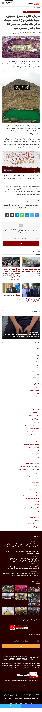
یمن (38, 393)
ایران (37, 381)
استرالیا (37, 514)
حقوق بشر (36, 527)
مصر (38, 403)
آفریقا (37, 362)
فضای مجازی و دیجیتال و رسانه (30, 476)
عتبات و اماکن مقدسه (33, 416)
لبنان (37, 396)
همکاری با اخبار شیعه (10, 680)
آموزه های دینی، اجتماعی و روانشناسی (28, 466)
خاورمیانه (36, 460)
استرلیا (37, 368)
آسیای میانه (36, 485)
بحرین (37, 400)
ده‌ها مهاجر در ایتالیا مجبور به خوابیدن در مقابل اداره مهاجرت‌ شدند (31, 271)
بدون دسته (36, 441)
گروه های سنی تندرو (33, 524)
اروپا (38, 358)
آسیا (38, 355)
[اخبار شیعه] (32, 3)
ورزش (37, 492)
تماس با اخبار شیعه (22, 680)
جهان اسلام (27, 12)
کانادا (37, 501)
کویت (37, 406)
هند (38, 438)
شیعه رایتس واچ (32, 201)
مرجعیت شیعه (35, 412)
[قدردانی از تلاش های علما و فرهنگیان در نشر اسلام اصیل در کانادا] (31, 290)
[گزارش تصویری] (34, 599)
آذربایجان (36, 409)
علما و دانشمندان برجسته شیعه (30, 495)
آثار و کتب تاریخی (34, 517)
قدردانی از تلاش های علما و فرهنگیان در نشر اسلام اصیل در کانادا (31, 301)
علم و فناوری (35, 419)
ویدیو (37, 473)
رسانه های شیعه (34, 428)
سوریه (37, 387)
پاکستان (36, 384)
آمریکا (37, 365)
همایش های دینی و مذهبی (31, 508)
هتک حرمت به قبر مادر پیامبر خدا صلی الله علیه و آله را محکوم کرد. (21, 206)
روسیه (37, 511)
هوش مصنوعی (35, 454)
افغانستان (36, 377)
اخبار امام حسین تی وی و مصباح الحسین (27, 470)
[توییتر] (32, 215)
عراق (38, 374)
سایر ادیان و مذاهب (33, 450)
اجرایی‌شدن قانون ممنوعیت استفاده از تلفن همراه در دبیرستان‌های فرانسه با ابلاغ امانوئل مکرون (22, 335)
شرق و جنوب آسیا (34, 447)
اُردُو (13, 686)
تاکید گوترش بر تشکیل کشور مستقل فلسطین (11, 296)
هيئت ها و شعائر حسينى (32, 425)
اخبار (34, 7)
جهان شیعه (36, 520)
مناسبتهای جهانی (34, 489)
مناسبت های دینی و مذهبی (31, 444)
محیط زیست (35, 482)
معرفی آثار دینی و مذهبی (32, 498)
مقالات (37, 479)
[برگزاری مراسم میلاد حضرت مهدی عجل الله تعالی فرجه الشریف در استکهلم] (21, 589)
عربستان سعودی (34, 390)
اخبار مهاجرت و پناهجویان (32, 463)
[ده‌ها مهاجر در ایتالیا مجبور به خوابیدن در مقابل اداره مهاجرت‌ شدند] (31, 262)
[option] (21, 327)
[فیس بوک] (37, 215)
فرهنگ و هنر (35, 422)
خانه (38, 7)
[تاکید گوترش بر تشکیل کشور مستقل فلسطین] (11, 288)
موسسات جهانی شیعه (32, 431)
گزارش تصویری (35, 435)
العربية (28, 686)
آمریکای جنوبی (35, 504)
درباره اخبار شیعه (33, 680)
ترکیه (38, 457)
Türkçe (17, 686)
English (23, 686)
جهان (33, 12)
